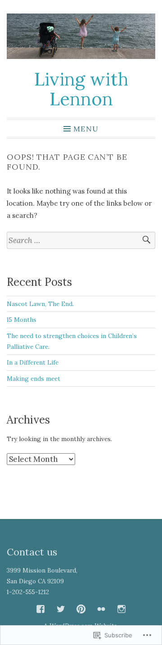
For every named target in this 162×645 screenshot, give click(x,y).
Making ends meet (33, 378)
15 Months (21, 320)
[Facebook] (40, 609)
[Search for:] (81, 240)
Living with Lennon (81, 89)
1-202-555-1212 (28, 592)
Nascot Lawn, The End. (40, 304)
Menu (86, 128)
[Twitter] (61, 609)
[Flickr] (101, 609)
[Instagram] (121, 609)
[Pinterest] (81, 609)
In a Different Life (32, 362)
